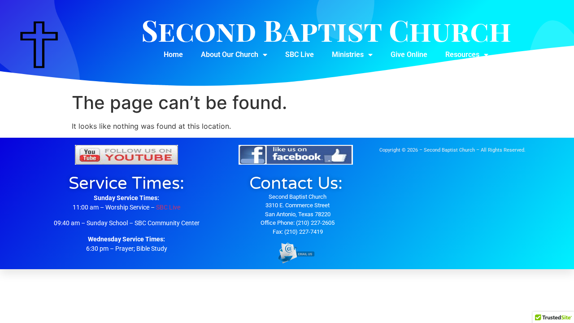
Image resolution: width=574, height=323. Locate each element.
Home (173, 54)
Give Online (409, 54)
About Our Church (229, 54)
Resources (462, 54)
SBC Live (299, 54)
